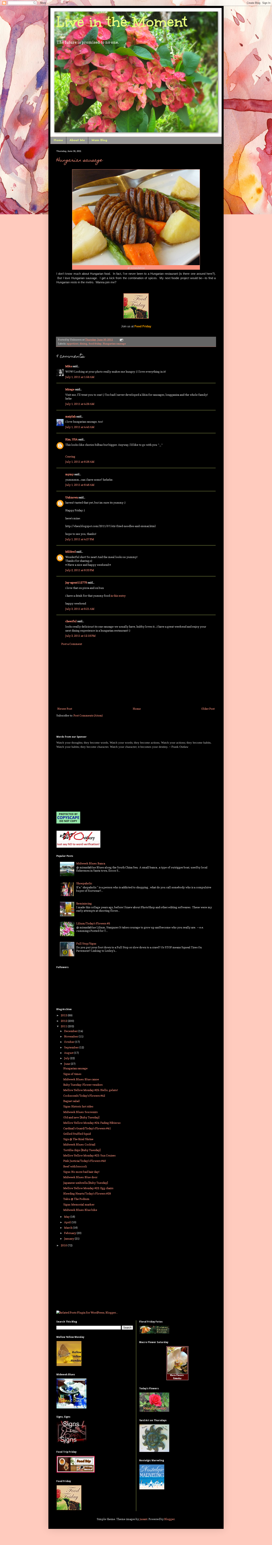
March (68, 1227)
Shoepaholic (84, 883)
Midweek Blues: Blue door (80, 1177)
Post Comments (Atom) (88, 715)
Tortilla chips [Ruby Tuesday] (82, 1150)
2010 (64, 1245)
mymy (69, 474)
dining (83, 343)
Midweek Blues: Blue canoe (81, 1079)
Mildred (70, 551)
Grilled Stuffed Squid (77, 1133)
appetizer (72, 343)
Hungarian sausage (79, 160)
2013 (64, 1015)
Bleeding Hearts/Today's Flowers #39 (87, 1193)
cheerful (71, 621)
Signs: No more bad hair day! (81, 1171)
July (67, 1058)
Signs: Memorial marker (78, 1204)
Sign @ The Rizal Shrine (78, 1139)
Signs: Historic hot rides (78, 1106)
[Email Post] (120, 339)
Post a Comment (71, 644)
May (67, 1216)
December (71, 1031)
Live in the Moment (121, 21)
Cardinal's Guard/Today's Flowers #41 (87, 1128)
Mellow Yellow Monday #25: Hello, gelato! (90, 1090)
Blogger (169, 1519)
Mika (68, 366)
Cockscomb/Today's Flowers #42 (84, 1095)
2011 (64, 1026)
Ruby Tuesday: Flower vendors (83, 1084)
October (69, 1041)
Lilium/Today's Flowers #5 (93, 923)
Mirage (69, 389)
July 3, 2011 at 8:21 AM (79, 608)
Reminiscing (84, 903)
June (67, 1063)
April (67, 1222)
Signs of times (72, 1074)
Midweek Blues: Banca (90, 863)
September (71, 1047)
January (69, 1238)
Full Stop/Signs (86, 943)
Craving (70, 456)
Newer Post (64, 708)
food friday (95, 343)
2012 (64, 1020)
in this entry (118, 595)
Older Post (208, 708)
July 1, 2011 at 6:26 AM (79, 461)
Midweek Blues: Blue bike (80, 1209)
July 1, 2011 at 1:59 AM (79, 377)
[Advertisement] (136, 676)
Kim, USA (71, 439)
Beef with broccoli (75, 1166)
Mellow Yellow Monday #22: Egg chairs (88, 1188)
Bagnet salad (71, 1101)
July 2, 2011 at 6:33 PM (79, 570)
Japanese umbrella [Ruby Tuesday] (85, 1182)
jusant (143, 1519)
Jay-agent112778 (76, 582)
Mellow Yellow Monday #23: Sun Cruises (89, 1155)
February (70, 1233)
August (69, 1052)
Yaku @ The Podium (76, 1199)
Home (58, 140)
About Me (77, 140)
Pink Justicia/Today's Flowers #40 (84, 1160)
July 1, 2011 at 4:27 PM (79, 539)
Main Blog (99, 140)
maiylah (70, 416)
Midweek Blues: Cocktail (79, 1144)
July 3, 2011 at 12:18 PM (80, 635)
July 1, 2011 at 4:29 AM (79, 403)
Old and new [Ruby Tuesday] (81, 1117)
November (71, 1036)
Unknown (71, 497)
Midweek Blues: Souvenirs (80, 1112)
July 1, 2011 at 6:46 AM (79, 484)
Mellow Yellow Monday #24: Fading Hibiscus (91, 1122)
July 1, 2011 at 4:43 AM (79, 427)
